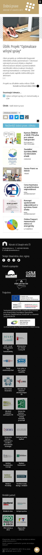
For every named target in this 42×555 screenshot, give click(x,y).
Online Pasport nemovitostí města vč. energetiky (31, 222)
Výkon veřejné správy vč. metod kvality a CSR (22, 97)
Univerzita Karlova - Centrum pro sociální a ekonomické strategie (8, 441)
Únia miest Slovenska (8, 390)
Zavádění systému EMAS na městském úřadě (30, 152)
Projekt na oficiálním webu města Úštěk (18, 83)
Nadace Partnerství (21, 464)
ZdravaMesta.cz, (8, 248)
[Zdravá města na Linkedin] (9, 260)
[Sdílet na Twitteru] (16, 117)
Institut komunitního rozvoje (8, 465)
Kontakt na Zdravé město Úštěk (24, 86)
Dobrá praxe (13, 7)
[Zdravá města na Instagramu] (14, 260)
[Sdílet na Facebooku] (10, 117)
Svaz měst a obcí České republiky (21, 370)
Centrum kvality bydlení (21, 438)
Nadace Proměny (8, 485)
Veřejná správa (21, 511)
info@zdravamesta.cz (9, 541)
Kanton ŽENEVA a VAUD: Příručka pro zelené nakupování (31, 136)
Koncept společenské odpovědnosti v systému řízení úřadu (31, 205)
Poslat (5, 117)
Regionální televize (21, 529)
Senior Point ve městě (31, 169)
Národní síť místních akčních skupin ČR (21, 391)
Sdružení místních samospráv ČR (8, 413)
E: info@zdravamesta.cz (10, 250)
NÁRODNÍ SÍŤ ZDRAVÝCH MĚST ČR (13, 549)
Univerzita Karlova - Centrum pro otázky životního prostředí (21, 415)
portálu (18, 310)
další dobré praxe (17, 106)
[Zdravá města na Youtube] (19, 260)
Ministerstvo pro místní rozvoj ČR (21, 348)
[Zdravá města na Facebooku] (4, 260)
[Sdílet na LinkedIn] (21, 117)
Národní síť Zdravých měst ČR (19, 244)
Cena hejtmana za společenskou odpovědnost (31, 187)
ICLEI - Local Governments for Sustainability (8, 349)
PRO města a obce (8, 529)
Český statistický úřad (8, 369)
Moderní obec (8, 511)
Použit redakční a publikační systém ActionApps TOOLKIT (18, 544)
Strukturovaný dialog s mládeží (21, 485)
